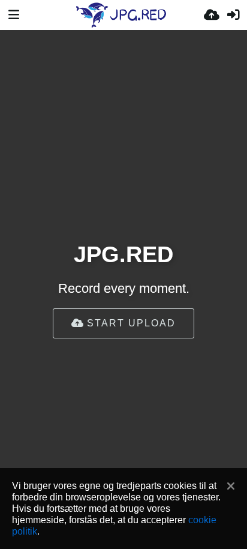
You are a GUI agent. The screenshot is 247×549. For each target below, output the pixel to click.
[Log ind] (233, 15)
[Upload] (211, 15)
